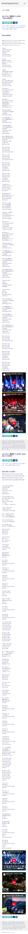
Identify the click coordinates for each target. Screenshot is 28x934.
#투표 (13, 447)
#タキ (14, 444)
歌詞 (24, 447)
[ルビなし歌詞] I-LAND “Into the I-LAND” (14, 455)
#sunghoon (9, 443)
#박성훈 (14, 445)
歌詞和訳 (14, 441)
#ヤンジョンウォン (9, 445)
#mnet (3, 443)
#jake (17, 442)
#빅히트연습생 (22, 445)
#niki (6, 443)
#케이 (11, 447)
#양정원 (13, 446)
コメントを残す (6, 449)
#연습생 (19, 446)
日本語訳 (21, 447)
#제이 (5, 447)
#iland (11, 442)
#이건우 (22, 446)
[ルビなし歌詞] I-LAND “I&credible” (11, 17)
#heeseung (7, 442)
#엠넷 (16, 446)
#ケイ (4, 444)
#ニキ (17, 444)
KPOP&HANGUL (10, 3)
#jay (19, 442)
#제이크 (8, 447)
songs (18, 447)
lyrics (16, 447)
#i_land (14, 442)
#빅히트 (17, 445)
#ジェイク (11, 444)
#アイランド (16, 443)
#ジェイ (7, 444)
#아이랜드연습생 (9, 446)
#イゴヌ (20, 443)
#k (24, 442)
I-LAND (10, 441)
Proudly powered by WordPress (8, 932)
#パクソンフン (20, 444)
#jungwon (22, 442)
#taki (13, 443)
